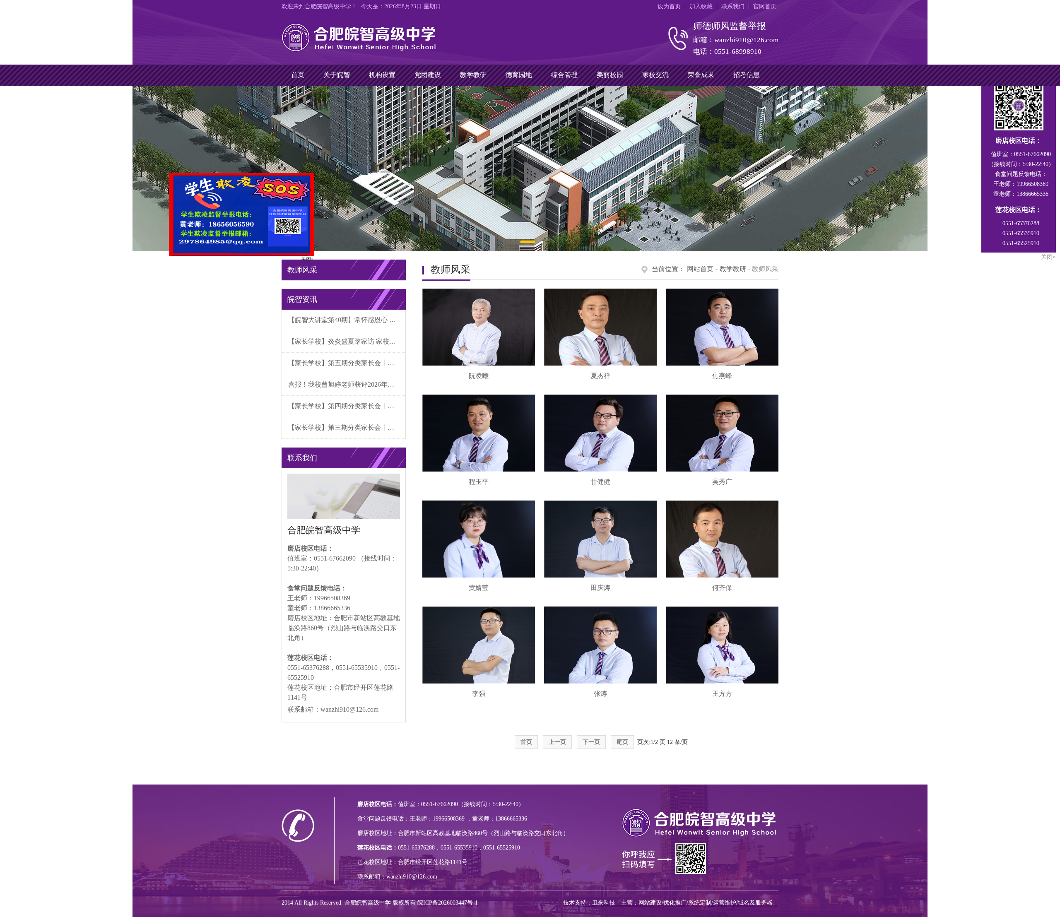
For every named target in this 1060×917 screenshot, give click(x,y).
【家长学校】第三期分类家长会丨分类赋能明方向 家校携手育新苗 (346, 427)
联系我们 (732, 6)
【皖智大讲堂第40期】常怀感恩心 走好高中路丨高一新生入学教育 (346, 319)
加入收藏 (701, 6)
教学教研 (473, 74)
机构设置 (382, 74)
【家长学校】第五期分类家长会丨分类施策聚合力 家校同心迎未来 (346, 362)
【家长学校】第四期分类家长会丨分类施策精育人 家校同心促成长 (346, 405)
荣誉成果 (701, 74)
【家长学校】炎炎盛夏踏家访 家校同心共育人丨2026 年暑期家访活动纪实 (346, 341)
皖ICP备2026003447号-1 (447, 903)
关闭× (336, 288)
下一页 (591, 742)
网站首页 (700, 268)
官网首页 (764, 6)
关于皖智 (336, 74)
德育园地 (519, 74)
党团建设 (427, 74)
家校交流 (655, 74)
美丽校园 (610, 74)
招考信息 (746, 74)
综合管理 (564, 74)
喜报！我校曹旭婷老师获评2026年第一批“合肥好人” (346, 384)
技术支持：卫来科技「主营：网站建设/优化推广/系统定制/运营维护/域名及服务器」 (670, 903)
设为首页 (669, 6)
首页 (297, 74)
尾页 (622, 742)
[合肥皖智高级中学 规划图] (530, 168)
